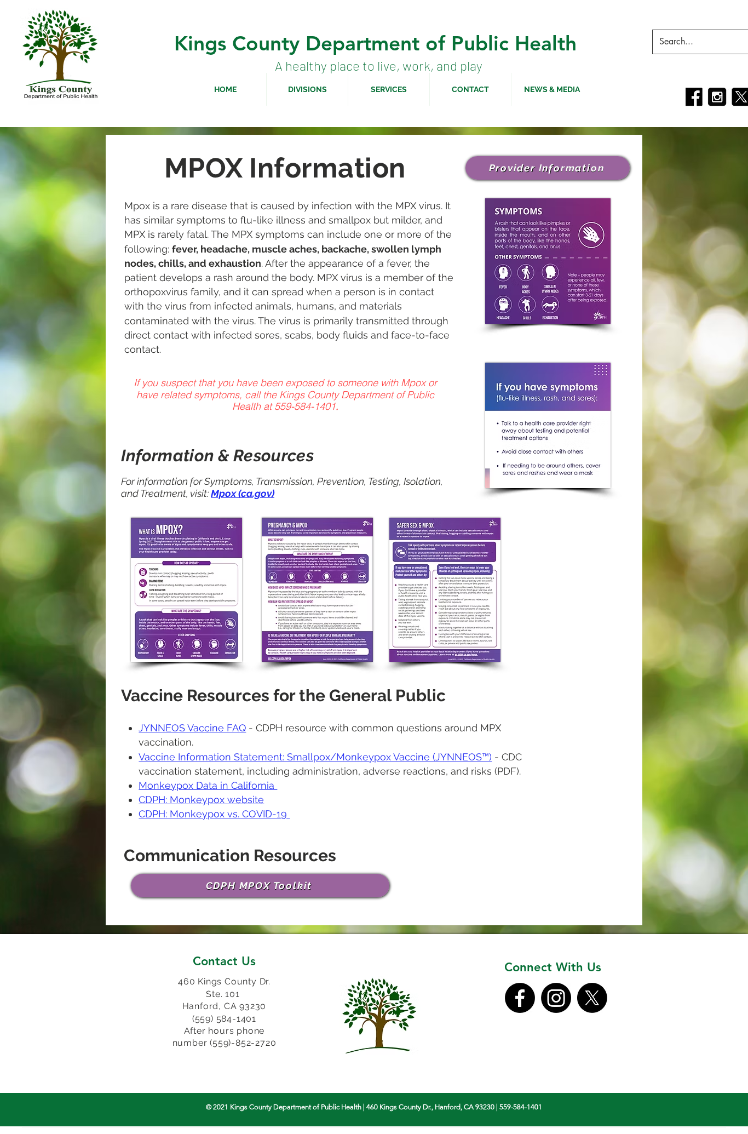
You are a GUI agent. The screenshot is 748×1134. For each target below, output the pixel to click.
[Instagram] (556, 998)
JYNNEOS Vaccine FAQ (192, 728)
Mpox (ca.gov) (242, 493)
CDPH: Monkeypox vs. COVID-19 (214, 814)
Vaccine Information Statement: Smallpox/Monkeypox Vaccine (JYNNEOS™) (315, 757)
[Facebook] (520, 998)
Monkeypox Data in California (208, 785)
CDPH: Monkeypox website (201, 799)
